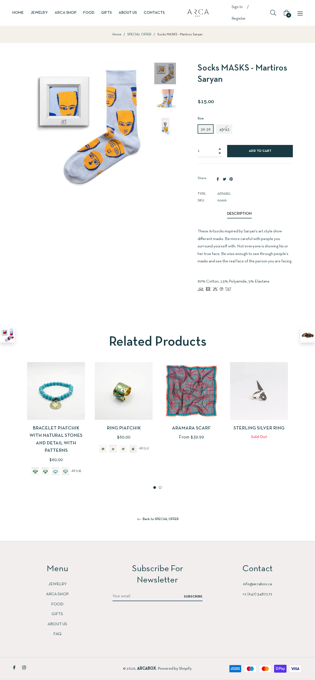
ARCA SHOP (57, 594)
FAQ (57, 634)
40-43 (224, 129)
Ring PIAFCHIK (124, 428)
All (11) (144, 448)
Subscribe (193, 596)
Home (116, 34)
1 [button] (154, 487)
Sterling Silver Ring (259, 428)
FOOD (57, 604)
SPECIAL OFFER (139, 34)
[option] (56, 426)
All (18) (76, 471)
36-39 (206, 129)
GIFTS (57, 614)
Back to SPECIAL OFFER (160, 519)
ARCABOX (146, 668)
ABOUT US (57, 624)
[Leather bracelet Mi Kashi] (307, 335)
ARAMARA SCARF (191, 428)
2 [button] (160, 487)
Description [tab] (239, 213)
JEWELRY (57, 584)
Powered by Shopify (175, 668)
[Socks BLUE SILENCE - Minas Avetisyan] (7, 335)
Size (201, 118)
